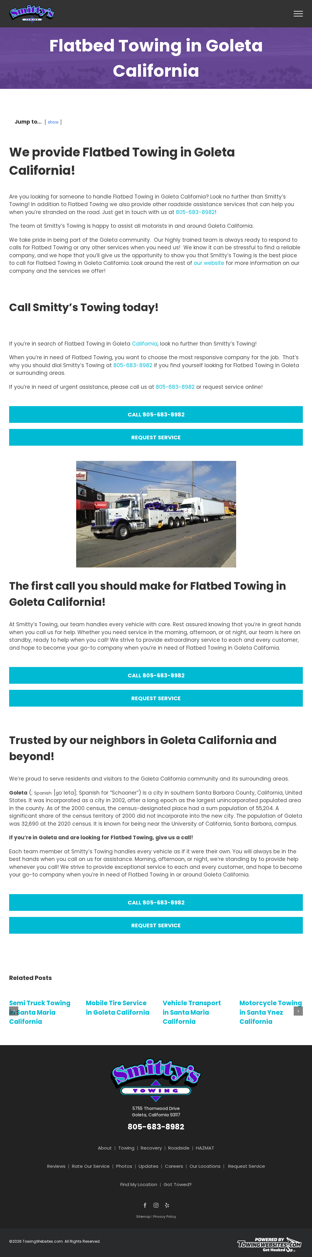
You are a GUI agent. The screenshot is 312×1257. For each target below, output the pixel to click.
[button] (13, 1011)
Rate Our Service (91, 1166)
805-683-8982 (195, 212)
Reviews (56, 1166)
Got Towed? (178, 1184)
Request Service (246, 1166)
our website (209, 263)
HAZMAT (205, 1148)
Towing (126, 1148)
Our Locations (205, 1166)
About (105, 1148)
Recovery (151, 1148)
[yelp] (167, 1205)
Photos (124, 1166)
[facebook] (145, 1205)
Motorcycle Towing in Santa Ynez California (222, 1012)
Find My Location (138, 1184)
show (53, 122)
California (145, 343)
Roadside (179, 1148)
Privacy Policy (164, 1216)
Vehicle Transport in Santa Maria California (143, 1012)
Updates (148, 1166)
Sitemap (143, 1216)
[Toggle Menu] (298, 13)
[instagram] (156, 1205)
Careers (174, 1166)
